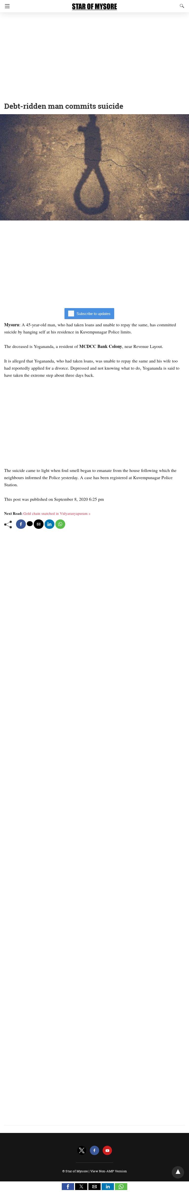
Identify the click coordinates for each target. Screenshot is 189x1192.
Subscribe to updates (93, 314)
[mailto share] (39, 524)
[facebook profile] (94, 1150)
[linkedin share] (49, 524)
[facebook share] (21, 524)
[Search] (180, 6)
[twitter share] (30, 523)
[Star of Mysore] (94, 4)
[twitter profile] (81, 1150)
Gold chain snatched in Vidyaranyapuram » (57, 513)
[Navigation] (6, 6)
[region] (94, 55)
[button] (68, 1186)
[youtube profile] (107, 1150)
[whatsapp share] (60, 524)
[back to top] (178, 1172)
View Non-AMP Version (108, 1171)
